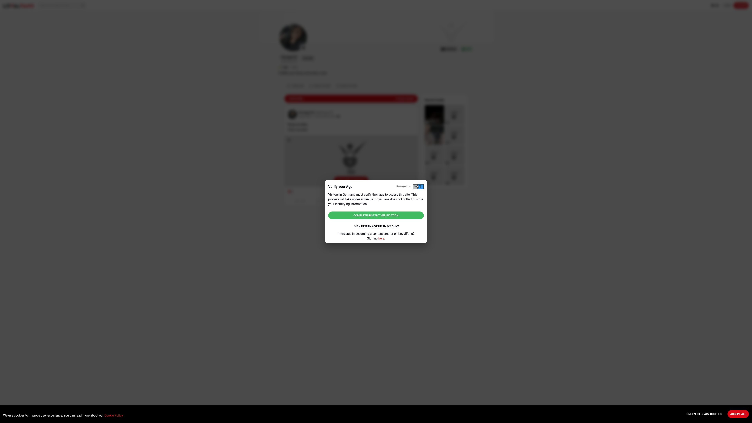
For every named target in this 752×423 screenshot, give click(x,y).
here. (381, 238)
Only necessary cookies (704, 414)
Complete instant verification (376, 215)
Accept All (738, 414)
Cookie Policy (113, 415)
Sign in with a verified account (376, 226)
